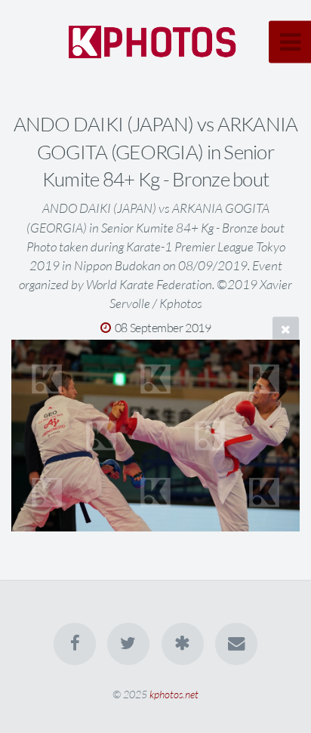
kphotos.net (174, 694)
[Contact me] (236, 644)
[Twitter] (128, 644)
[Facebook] (75, 644)
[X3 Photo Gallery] (183, 644)
